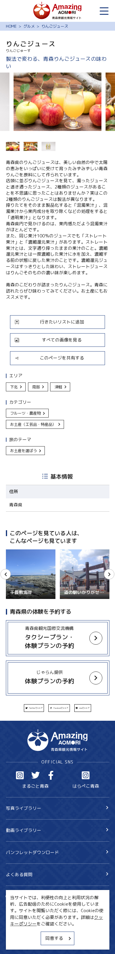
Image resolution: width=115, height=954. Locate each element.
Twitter (35, 775)
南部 (36, 387)
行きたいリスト (29, 906)
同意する (54, 938)
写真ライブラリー (23, 808)
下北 (14, 387)
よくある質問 (19, 874)
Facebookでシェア (61, 708)
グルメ (29, 26)
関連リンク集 (19, 942)
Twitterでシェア (35, 708)
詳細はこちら (19, 551)
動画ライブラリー (23, 830)
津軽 (58, 387)
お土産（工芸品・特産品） (33, 424)
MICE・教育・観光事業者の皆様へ (39, 921)
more (11, 622)
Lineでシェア (84, 708)
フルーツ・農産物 (25, 413)
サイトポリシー (21, 931)
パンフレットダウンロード (32, 852)
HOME (11, 26)
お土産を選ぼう (23, 450)
